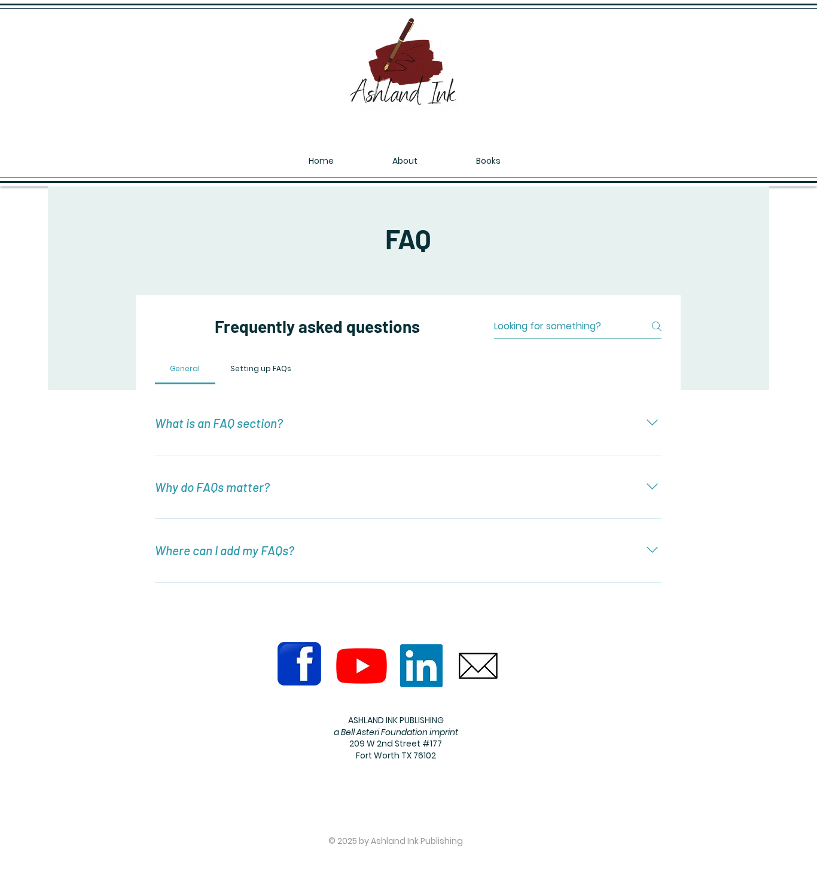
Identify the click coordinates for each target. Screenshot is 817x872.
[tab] (185, 368)
